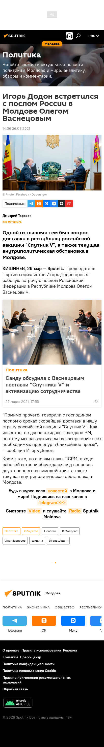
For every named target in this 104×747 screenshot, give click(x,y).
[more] (96, 401)
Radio (75, 511)
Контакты (10, 657)
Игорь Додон (58, 540)
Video (34, 511)
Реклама (70, 650)
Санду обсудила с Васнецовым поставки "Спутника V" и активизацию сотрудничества (45, 384)
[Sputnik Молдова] (15, 38)
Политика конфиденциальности (29, 664)
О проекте (11, 650)
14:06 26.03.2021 (16, 128)
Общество (31, 531)
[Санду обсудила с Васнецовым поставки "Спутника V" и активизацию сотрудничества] (52, 332)
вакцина (37, 540)
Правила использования (41, 650)
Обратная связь (15, 689)
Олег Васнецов (15, 540)
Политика (17, 370)
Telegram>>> (52, 502)
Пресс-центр (30, 657)
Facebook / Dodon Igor (31, 194)
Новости (50, 531)
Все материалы (12, 221)
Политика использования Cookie (29, 670)
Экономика (38, 607)
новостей (57, 491)
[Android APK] (18, 703)
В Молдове (69, 531)
